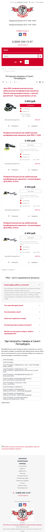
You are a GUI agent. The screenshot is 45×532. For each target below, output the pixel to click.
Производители (22, 488)
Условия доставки (22, 478)
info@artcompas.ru (22, 31)
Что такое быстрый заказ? (13, 305)
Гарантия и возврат (22, 480)
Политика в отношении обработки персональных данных (22, 525)
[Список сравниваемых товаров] (16, 63)
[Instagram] (24, 34)
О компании (23, 466)
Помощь (22, 463)
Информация (22, 461)
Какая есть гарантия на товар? (15, 318)
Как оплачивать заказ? (12, 312)
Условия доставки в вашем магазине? (18, 325)
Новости (22, 468)
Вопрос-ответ (22, 485)
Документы (22, 471)
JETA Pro (37, 120)
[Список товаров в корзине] (27, 63)
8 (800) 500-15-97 (22, 41)
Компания (23, 458)
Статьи (22, 483)
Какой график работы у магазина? (16, 285)
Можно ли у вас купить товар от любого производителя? (18, 332)
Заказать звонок (23, 45)
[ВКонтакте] (20, 34)
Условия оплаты (22, 476)
